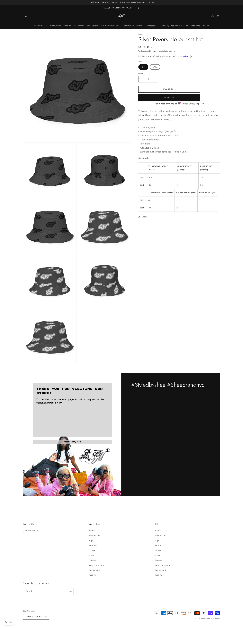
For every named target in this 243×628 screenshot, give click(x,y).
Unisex (92, 550)
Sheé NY (203, 618)
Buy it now (169, 97)
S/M (143, 67)
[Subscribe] (70, 591)
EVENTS (92, 575)
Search (92, 530)
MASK (91, 555)
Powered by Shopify (213, 618)
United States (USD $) (34, 616)
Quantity (141, 73)
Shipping (152, 51)
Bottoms (93, 545)
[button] (26, 16)
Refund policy (95, 570)
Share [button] (144, 217)
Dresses (92, 560)
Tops (91, 540)
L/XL (155, 67)
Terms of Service (96, 565)
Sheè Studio (94, 535)
